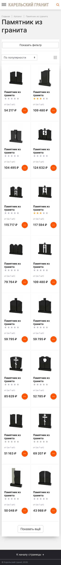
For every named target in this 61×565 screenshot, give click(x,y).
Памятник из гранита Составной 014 (43, 495)
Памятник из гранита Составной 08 (13, 495)
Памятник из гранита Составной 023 (43, 381)
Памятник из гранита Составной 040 (43, 267)
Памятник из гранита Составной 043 (43, 210)
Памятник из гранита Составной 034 (43, 324)
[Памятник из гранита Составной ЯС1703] (16, 134)
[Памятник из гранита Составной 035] (16, 305)
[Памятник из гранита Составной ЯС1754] (45, 77)
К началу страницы (29, 554)
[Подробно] (55, 57)
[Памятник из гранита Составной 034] (45, 305)
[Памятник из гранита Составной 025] (16, 420)
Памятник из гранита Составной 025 (14, 438)
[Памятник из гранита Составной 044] (45, 134)
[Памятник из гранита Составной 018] (45, 420)
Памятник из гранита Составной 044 (43, 152)
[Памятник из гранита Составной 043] (45, 191)
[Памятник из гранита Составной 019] (16, 363)
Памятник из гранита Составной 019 (14, 381)
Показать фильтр (31, 45)
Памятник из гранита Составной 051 (14, 267)
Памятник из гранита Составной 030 (14, 95)
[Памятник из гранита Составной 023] (45, 363)
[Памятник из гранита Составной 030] (16, 77)
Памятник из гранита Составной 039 (14, 210)
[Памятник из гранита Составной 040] (45, 248)
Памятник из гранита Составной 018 (43, 438)
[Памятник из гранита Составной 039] (16, 191)
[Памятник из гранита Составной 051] (16, 248)
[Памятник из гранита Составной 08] (16, 477)
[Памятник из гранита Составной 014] (45, 477)
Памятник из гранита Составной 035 (14, 324)
